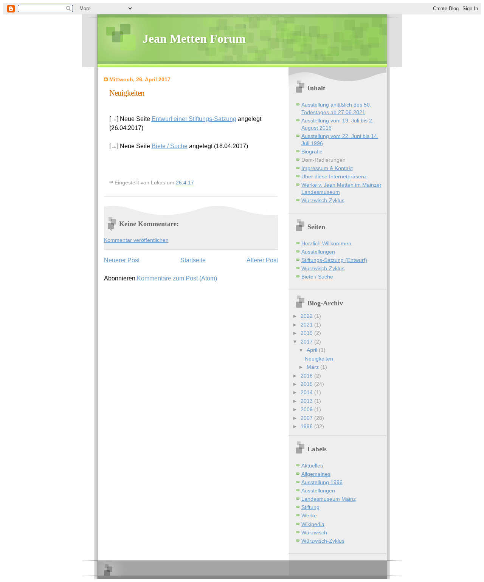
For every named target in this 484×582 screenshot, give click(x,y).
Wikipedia (312, 524)
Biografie (312, 152)
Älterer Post (262, 260)
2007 (307, 418)
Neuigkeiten (319, 359)
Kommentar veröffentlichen (136, 240)
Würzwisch (314, 533)
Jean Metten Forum (194, 38)
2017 (307, 342)
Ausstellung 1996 (322, 482)
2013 (307, 401)
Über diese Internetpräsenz (334, 177)
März (313, 367)
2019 (307, 333)
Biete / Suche (170, 146)
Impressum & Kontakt (327, 168)
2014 (307, 392)
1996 (307, 426)
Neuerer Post (122, 260)
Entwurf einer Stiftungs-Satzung (194, 119)
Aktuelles (312, 466)
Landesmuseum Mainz (328, 499)
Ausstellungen (318, 252)
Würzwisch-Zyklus (322, 200)
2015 (307, 384)
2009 (307, 409)
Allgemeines (315, 474)
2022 (307, 316)
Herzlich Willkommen (326, 243)
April (313, 350)
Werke (309, 516)
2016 (307, 376)
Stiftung (310, 507)
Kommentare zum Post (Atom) (177, 278)
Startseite (193, 260)
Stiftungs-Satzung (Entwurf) (334, 260)
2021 (307, 325)
